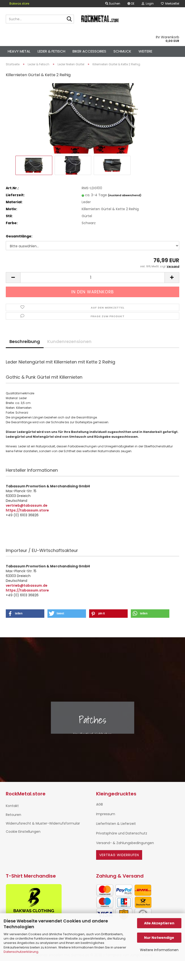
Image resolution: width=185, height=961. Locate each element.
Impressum (105, 814)
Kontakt (12, 805)
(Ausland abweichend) (124, 195)
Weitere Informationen (159, 950)
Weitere (145, 51)
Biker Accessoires (89, 51)
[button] (131, 3)
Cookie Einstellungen (23, 831)
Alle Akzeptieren (159, 923)
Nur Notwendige (159, 937)
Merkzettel (171, 3)
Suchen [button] (114, 3)
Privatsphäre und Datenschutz (121, 833)
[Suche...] (69, 19)
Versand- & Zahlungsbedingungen (125, 842)
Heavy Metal (19, 51)
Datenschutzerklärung (21, 951)
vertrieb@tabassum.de (26, 505)
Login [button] (149, 3)
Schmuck (122, 51)
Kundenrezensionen (69, 341)
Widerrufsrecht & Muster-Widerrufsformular (43, 823)
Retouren (13, 814)
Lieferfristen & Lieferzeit (116, 823)
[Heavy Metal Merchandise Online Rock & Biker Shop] (100, 19)
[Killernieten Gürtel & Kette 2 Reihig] (92, 118)
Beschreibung (24, 341)
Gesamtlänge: (19, 236)
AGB (99, 804)
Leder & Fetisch (51, 51)
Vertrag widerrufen (119, 855)
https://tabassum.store (27, 510)
